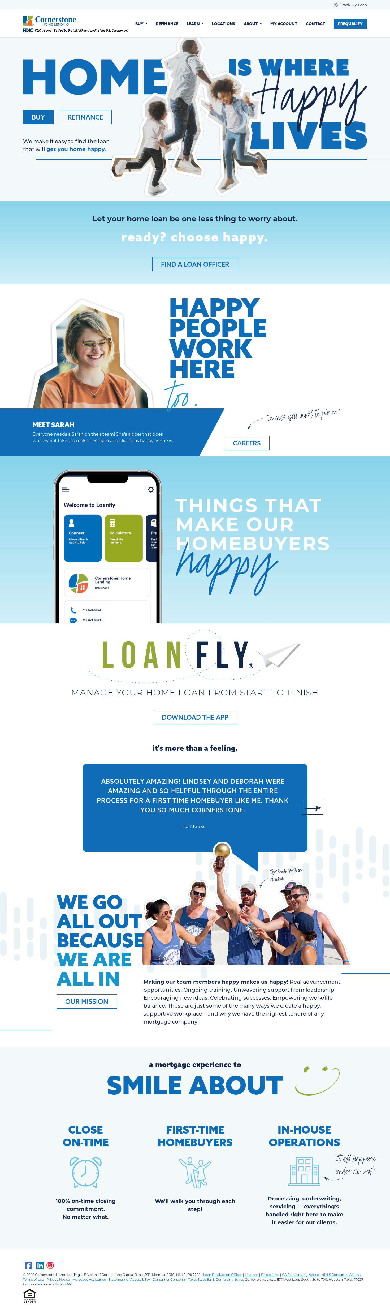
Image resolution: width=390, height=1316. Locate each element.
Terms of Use (33, 1279)
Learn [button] (194, 23)
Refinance (167, 23)
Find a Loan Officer (195, 264)
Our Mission (86, 1001)
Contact (315, 23)
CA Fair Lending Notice (300, 1274)
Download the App (195, 717)
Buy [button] (139, 23)
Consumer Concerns (169, 1279)
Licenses (251, 1274)
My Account (283, 23)
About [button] (251, 23)
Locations (223, 23)
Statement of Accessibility (129, 1279)
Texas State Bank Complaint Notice (216, 1279)
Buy (38, 117)
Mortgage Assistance (89, 1279)
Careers (247, 443)
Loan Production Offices (222, 1274)
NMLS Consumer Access (341, 1274)
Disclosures (270, 1274)
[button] (77, 808)
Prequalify (350, 23)
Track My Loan (353, 4)
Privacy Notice (58, 1279)
